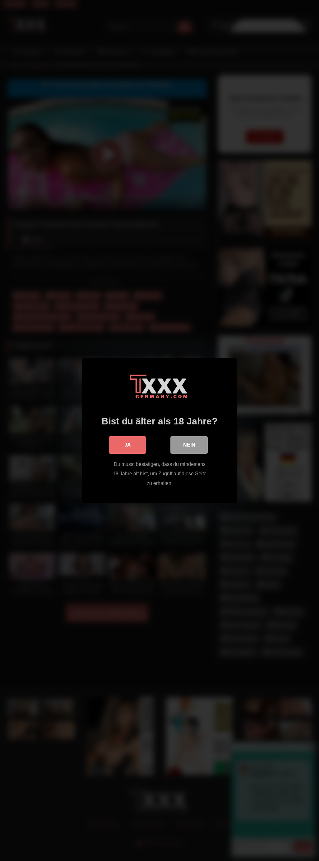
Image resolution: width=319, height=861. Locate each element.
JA (127, 445)
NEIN (189, 445)
